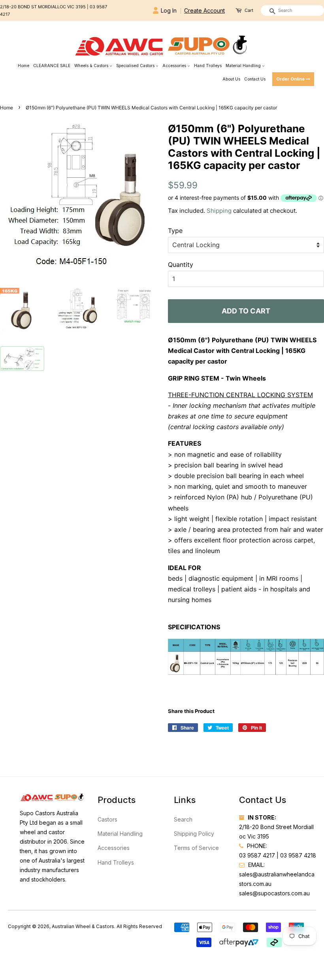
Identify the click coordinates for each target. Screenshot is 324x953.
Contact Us (255, 79)
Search (183, 819)
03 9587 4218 (298, 855)
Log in (169, 10)
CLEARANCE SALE (51, 65)
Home (23, 65)
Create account (204, 10)
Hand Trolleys (208, 65)
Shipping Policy (194, 833)
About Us (231, 79)
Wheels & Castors (91, 65)
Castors (107, 819)
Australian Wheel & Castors (83, 926)
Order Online (291, 79)
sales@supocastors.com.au (274, 893)
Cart (249, 10)
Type (175, 230)
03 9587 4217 (257, 855)
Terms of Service (196, 847)
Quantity (180, 264)
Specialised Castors (136, 65)
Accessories (174, 65)
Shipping (219, 210)
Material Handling (244, 65)
